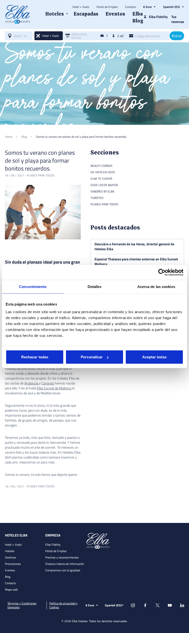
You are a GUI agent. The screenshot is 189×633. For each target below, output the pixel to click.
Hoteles (10, 551)
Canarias (47, 383)
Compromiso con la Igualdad (62, 570)
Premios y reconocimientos (62, 557)
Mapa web (11, 589)
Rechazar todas (34, 357)
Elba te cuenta (101, 178)
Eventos (10, 570)
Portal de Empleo (107, 7)
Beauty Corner (101, 165)
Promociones (13, 563)
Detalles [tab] (95, 286)
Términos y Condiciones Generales (21, 605)
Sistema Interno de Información (64, 563)
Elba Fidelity (53, 544)
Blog (7, 576)
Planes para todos (41, 175)
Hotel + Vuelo (80, 7)
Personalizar (92, 357)
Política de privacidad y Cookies (63, 605)
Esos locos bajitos (104, 185)
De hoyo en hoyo (103, 172)
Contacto (130, 7)
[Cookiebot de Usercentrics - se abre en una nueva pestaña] (161, 272)
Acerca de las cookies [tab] (156, 286)
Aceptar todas (154, 357)
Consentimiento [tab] (33, 286)
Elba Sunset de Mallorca (54, 388)
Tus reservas (177, 19)
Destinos (10, 557)
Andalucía (31, 383)
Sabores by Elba (102, 191)
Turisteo (97, 197)
